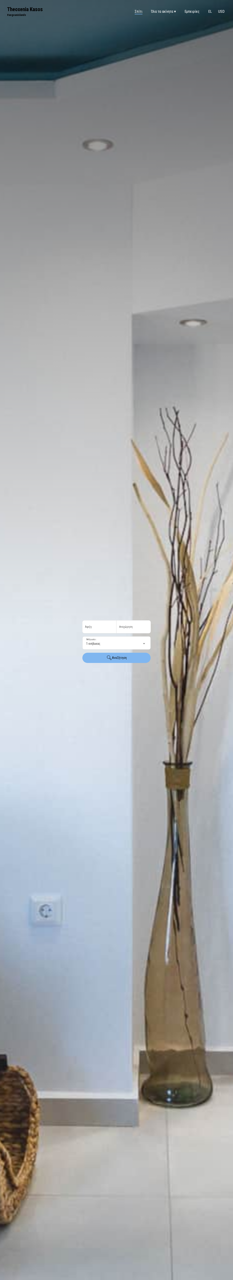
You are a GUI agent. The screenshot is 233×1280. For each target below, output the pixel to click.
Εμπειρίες (192, 11)
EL (210, 11)
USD (221, 11)
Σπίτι (138, 11)
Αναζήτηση (119, 658)
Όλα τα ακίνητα (163, 11)
